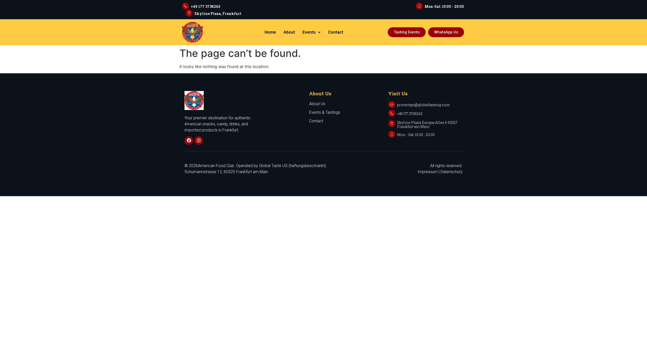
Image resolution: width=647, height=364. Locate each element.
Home (270, 32)
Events (309, 32)
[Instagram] (198, 140)
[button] (311, 32)
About (289, 32)
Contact (335, 32)
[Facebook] (188, 140)
